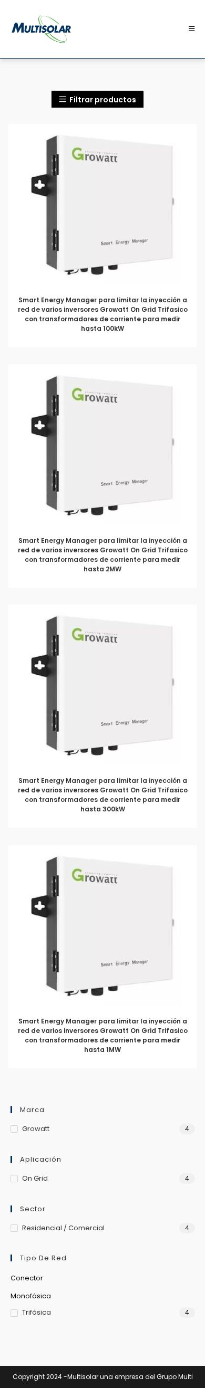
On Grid (35, 1178)
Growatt (35, 1129)
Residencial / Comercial (63, 1228)
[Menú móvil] (192, 29)
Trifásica (36, 1312)
